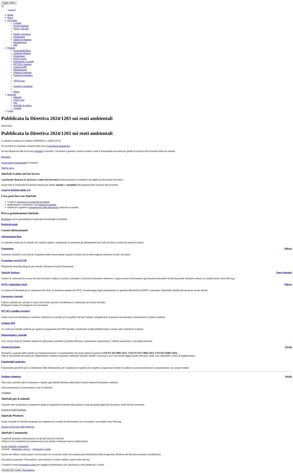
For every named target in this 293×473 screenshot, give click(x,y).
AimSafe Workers (22, 53)
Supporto (11, 94)
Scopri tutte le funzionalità (13, 162)
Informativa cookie (42, 449)
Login (10, 111)
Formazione (19, 37)
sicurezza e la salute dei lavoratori (33, 202)
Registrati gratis (9, 224)
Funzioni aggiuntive (23, 75)
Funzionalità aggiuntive (13, 361)
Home (10, 15)
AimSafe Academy (22, 105)
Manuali (17, 97)
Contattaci (6, 392)
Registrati (5, 157)
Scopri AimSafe (21, 26)
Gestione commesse (23, 86)
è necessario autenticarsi (58, 146)
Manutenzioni (20, 42)
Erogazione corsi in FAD (14, 260)
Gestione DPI (20, 67)
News (10, 17)
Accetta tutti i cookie (11, 470)
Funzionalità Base (22, 50)
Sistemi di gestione (22, 39)
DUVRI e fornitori (22, 64)
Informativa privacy (21, 449)
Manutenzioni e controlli (13, 335)
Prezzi (16, 91)
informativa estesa (27, 464)
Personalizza (28, 470)
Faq (15, 102)
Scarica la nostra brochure (13, 410)
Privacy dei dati (20, 28)
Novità (288, 347)
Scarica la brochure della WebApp (17, 426)
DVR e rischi (19, 58)
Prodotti (11, 47)
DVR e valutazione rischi (14, 284)
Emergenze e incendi (23, 61)
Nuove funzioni (284, 272)
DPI (15, 45)
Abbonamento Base (11, 236)
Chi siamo (12, 20)
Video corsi (18, 100)
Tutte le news (7, 168)
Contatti (17, 23)
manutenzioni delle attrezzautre (44, 207)
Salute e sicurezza (22, 34)
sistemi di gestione (47, 204)
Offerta (288, 248)
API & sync (19, 80)
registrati (38, 151)
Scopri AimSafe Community (15, 446)
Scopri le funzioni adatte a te (16, 190)
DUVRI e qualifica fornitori (15, 311)
